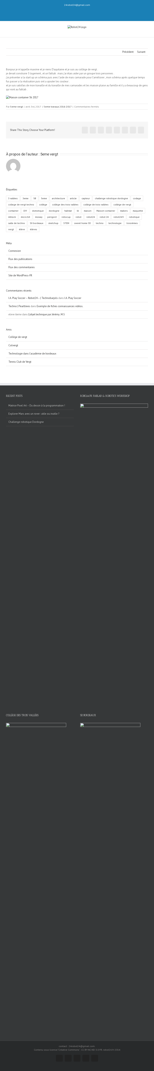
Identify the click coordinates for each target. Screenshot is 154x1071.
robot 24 (104, 216)
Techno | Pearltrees (19, 306)
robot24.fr (118, 216)
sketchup (53, 223)
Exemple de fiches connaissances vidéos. (60, 306)
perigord (52, 216)
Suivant (141, 52)
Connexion (14, 251)
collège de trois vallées (95, 204)
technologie (115, 223)
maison (87, 210)
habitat (68, 210)
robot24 (90, 216)
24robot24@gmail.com (77, 4)
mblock (12, 216)
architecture (58, 198)
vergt (11, 229)
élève (22, 229)
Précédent (128, 52)
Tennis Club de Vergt (19, 361)
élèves (33, 229)
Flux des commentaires (21, 267)
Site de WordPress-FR (20, 275)
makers (124, 210)
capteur (86, 198)
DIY (25, 210)
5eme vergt (16, 106)
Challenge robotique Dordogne (26, 422)
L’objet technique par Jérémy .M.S (46, 314)
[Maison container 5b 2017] (22, 97)
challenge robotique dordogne (111, 198)
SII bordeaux (36, 223)
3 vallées (13, 198)
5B (34, 198)
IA (78, 210)
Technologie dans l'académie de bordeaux (32, 353)
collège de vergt (122, 204)
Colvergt (13, 345)
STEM (66, 223)
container (13, 210)
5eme (44, 198)
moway (38, 216)
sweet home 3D (82, 223)
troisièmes (132, 223)
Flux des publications (20, 259)
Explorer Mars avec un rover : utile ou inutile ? (33, 413)
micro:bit (25, 216)
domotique (38, 210)
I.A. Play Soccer (72, 298)
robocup (66, 216)
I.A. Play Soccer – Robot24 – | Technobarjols (33, 298)
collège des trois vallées (65, 204)
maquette (138, 210)
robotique (134, 216)
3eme (25, 198)
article (73, 198)
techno (99, 223)
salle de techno (16, 223)
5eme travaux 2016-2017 (58, 106)
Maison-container (105, 210)
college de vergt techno (21, 204)
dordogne (54, 210)
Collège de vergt (17, 337)
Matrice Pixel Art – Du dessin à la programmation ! (36, 405)
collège (43, 204)
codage (137, 198)
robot (78, 216)
